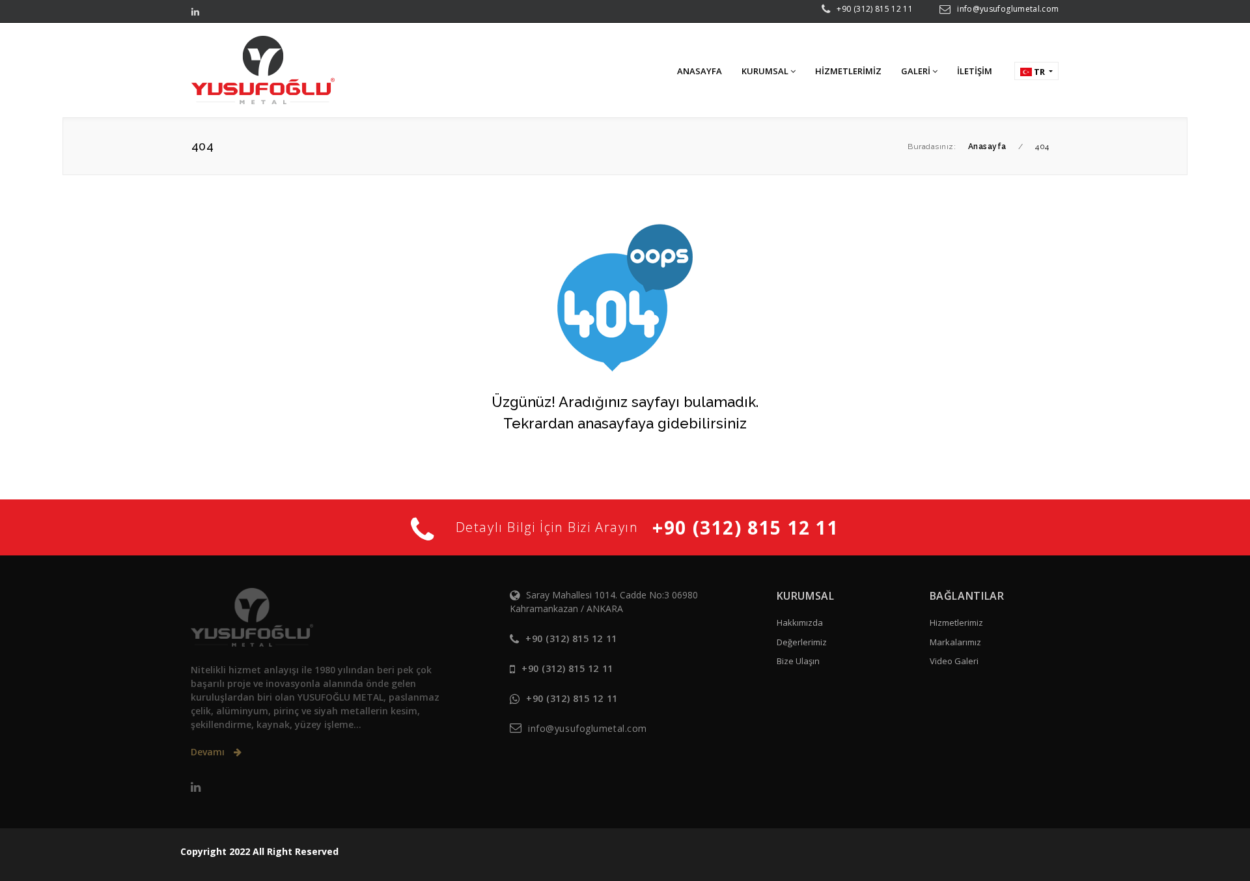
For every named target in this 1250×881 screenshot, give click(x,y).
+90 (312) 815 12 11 (875, 8)
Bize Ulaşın (798, 661)
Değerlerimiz (802, 642)
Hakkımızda (800, 622)
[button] (1036, 71)
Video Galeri (954, 661)
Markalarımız (955, 642)
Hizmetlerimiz (956, 622)
